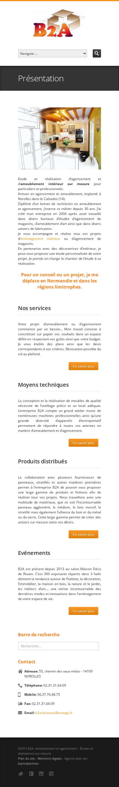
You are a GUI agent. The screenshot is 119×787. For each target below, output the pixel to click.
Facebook (31, 774)
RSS (51, 774)
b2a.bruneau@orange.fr (54, 712)
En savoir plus (83, 366)
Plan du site (26, 758)
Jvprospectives (28, 763)
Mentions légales (50, 758)
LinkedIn (41, 774)
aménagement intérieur (40, 238)
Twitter (21, 774)
